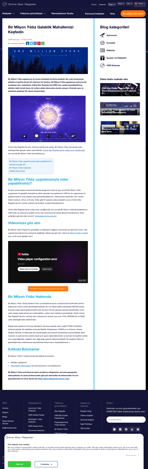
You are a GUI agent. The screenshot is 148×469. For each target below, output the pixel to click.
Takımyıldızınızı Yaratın (62, 13)
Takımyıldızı (85, 428)
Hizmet (94, 4)
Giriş (112, 13)
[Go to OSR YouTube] (132, 429)
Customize (45, 464)
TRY (128, 4)
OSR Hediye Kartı (35, 426)
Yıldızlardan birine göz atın (46, 216)
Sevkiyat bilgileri (87, 420)
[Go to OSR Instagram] (114, 429)
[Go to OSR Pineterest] (137, 429)
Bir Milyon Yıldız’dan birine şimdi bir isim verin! (47, 289)
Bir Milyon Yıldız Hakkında (20, 168)
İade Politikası (86, 424)
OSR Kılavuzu (14, 39)
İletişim (5, 412)
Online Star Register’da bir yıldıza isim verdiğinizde (64, 150)
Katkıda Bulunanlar (17, 171)
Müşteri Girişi (85, 411)
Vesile (120, 4)
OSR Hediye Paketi (36, 415)
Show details (131, 455)
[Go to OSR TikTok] (120, 429)
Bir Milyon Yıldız (61, 429)
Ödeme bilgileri (86, 415)
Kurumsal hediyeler (94, 13)
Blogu (111, 4)
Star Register (59, 411)
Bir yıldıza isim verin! (133, 13)
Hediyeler (7, 13)
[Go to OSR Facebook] (126, 429)
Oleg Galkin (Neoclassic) (21, 366)
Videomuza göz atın (17, 164)
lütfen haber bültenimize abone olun (53, 378)
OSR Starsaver (60, 433)
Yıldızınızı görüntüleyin (31, 13)
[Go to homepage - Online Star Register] (19, 4)
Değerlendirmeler (9, 428)
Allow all (19, 464)
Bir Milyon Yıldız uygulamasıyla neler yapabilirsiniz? (30, 161)
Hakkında (102, 4)
